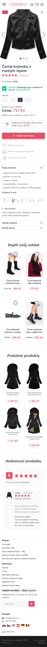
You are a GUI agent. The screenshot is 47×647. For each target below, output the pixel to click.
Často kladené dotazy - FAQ (13, 551)
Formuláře (6, 544)
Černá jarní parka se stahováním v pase (34, 394)
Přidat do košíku (25, 136)
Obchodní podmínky (10, 575)
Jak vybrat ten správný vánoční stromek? (19, 559)
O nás (4, 571)
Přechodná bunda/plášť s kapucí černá (34, 438)
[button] (21, 59)
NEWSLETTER (8, 582)
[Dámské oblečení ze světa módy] (18, 4)
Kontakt (5, 568)
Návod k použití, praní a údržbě (15, 555)
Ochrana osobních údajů (12, 578)
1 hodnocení (23, 75)
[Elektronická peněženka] (36, 4)
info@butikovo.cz (12, 618)
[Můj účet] (32, 4)
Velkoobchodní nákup (11, 585)
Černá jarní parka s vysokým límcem (13, 394)
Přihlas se (32, 604)
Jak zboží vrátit (8, 548)
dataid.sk (41, 642)
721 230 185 (10, 621)
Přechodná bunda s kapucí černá (13, 433)
